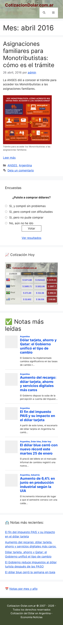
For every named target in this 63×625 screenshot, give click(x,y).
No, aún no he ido (21, 223)
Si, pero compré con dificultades (31, 211)
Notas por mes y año (23, 588)
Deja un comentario (21, 170)
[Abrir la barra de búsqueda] (44, 13)
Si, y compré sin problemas (27, 206)
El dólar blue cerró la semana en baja (30, 572)
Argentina (25, 165)
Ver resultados (31, 238)
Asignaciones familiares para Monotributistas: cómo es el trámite (28, 54)
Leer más (9, 157)
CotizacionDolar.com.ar (29, 5)
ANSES (12, 165)
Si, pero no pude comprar (26, 217)
